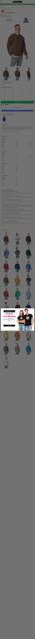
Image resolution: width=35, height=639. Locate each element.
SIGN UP (9, 325)
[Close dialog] (33, 309)
